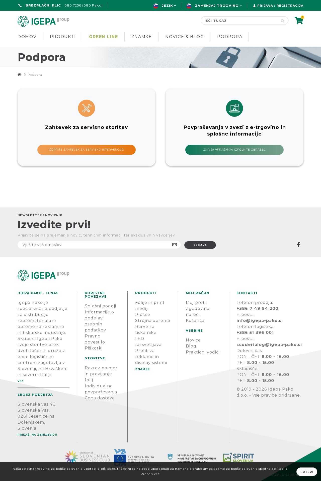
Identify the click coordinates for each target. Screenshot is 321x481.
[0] (299, 22)
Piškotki (94, 348)
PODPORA (229, 36)
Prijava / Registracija (280, 6)
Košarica (195, 320)
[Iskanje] (282, 20)
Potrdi (306, 471)
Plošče (142, 314)
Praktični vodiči (203, 352)
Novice (193, 340)
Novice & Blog (184, 36)
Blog (191, 346)
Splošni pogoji (100, 306)
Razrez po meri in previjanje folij (102, 374)
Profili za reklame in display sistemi (151, 356)
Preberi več (150, 474)
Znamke (141, 36)
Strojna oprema (152, 320)
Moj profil (196, 302)
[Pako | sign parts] (160, 275)
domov (27, 36)
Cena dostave (100, 398)
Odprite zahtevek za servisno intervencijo (86, 149)
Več (21, 381)
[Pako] (19, 74)
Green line (103, 36)
